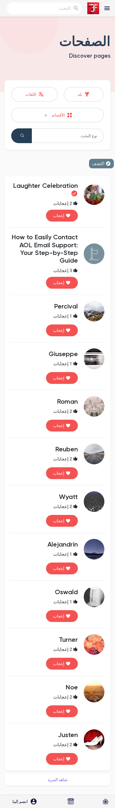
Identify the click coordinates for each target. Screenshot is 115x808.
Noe (71, 687)
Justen (68, 735)
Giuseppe (63, 354)
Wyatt (68, 497)
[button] (23, 801)
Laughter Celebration (45, 186)
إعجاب (58, 215)
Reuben (66, 449)
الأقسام (57, 115)
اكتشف (98, 163)
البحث (21, 135)
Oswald (66, 592)
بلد (80, 94)
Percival (66, 306)
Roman (67, 402)
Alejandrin (62, 545)
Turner (68, 640)
